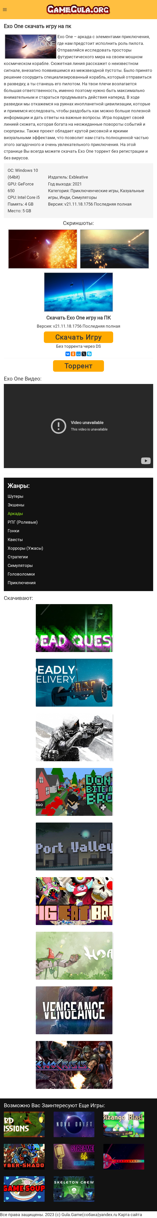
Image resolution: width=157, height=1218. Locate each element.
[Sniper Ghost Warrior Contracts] (74, 737)
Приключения (22, 582)
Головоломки (21, 574)
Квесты (15, 539)
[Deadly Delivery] (74, 683)
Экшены (16, 505)
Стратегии (18, 556)
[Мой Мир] (78, 354)
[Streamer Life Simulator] (74, 1156)
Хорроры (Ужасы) (25, 548)
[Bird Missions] (24, 1124)
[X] (84, 354)
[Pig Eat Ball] (74, 901)
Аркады (15, 513)
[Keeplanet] (123, 1156)
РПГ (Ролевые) (23, 522)
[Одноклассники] (73, 354)
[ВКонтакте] (67, 354)
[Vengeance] (74, 1010)
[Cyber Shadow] (24, 1156)
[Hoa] (74, 956)
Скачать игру (78, 337)
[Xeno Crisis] (74, 1065)
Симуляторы (20, 565)
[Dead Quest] (74, 628)
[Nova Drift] (74, 1124)
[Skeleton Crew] (74, 1189)
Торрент (79, 366)
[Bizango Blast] (123, 1124)
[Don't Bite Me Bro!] (74, 792)
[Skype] (89, 354)
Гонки (13, 530)
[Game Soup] (24, 1189)
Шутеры (15, 496)
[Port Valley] (74, 846)
